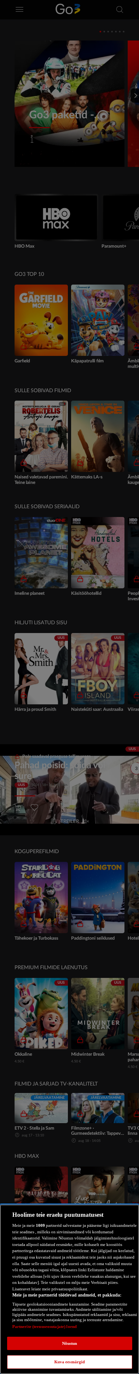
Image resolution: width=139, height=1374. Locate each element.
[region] (69, 1289)
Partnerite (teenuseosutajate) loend (44, 1326)
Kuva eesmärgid (69, 1361)
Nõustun (69, 1343)
